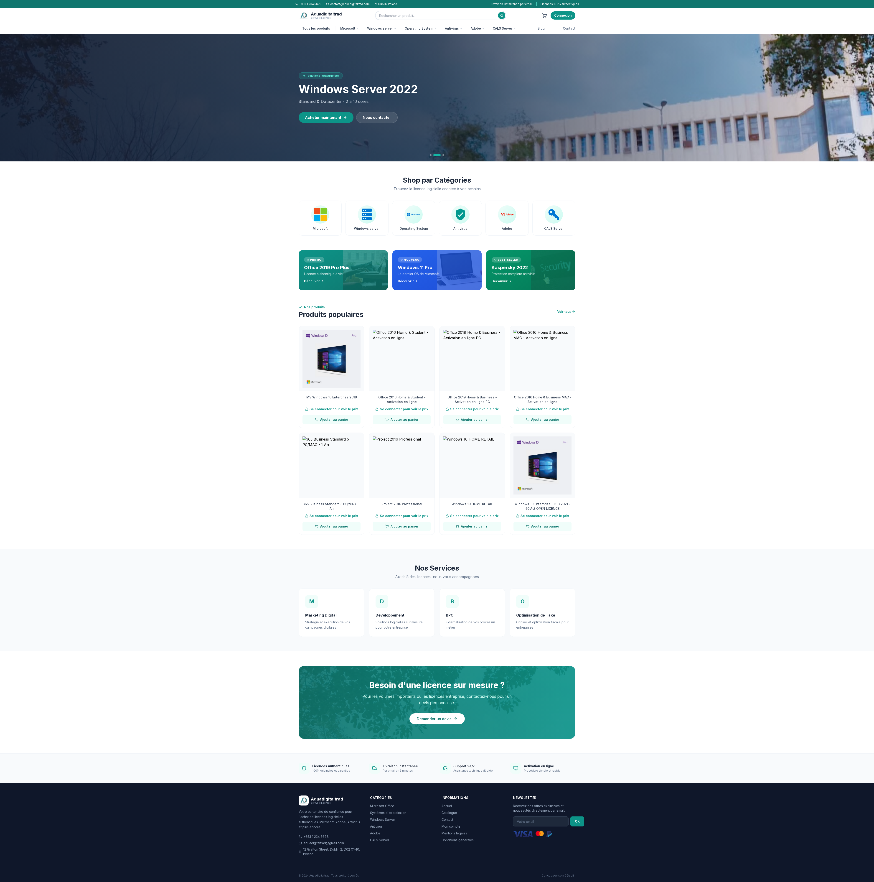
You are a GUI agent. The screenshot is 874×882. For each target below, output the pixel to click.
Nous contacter (377, 123)
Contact (569, 28)
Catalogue (449, 813)
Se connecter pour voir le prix (334, 409)
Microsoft (347, 28)
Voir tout (564, 312)
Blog (541, 28)
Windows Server (382, 819)
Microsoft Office (382, 806)
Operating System (419, 28)
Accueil (447, 806)
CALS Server (502, 28)
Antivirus (452, 28)
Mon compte (451, 826)
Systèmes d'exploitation (388, 813)
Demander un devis (434, 718)
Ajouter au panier (334, 419)
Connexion (563, 15)
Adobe (476, 28)
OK (577, 821)
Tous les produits (316, 28)
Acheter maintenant (323, 123)
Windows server (380, 28)
